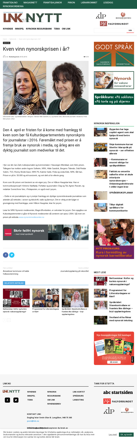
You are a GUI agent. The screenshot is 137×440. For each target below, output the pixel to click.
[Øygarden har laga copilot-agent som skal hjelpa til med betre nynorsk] (100, 132)
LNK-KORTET (79, 391)
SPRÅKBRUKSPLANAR (121, 192)
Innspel (31, 395)
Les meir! (113, 434)
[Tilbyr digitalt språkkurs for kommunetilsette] (100, 207)
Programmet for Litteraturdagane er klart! (119, 293)
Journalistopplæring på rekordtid (74, 271)
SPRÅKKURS (78, 395)
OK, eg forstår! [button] (126, 435)
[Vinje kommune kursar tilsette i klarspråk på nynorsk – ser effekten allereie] (100, 147)
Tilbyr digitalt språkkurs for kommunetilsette (118, 207)
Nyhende (12, 39)
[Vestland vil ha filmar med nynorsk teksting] (100, 320)
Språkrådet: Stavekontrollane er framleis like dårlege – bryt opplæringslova (74, 311)
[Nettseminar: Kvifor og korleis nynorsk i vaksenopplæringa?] (16, 298)
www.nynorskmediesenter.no (31, 217)
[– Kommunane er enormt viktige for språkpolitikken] (100, 162)
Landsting (78, 399)
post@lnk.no (33, 421)
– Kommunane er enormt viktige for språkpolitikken (119, 162)
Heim (5, 39)
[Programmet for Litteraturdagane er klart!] (45, 298)
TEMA (30, 399)
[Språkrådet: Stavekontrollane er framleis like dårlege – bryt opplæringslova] (75, 298)
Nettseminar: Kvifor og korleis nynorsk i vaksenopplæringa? (121, 281)
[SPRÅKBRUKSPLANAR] (100, 195)
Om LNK (51, 399)
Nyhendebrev (54, 403)
